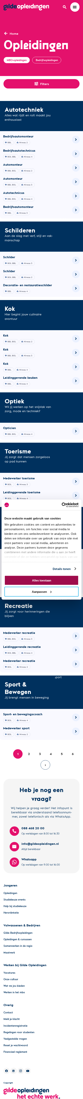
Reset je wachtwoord (15, 1045)
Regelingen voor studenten (18, 1032)
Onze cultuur (10, 979)
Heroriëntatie (11, 912)
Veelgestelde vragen (15, 1038)
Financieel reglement (15, 1051)
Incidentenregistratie (15, 1025)
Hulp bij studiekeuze (14, 906)
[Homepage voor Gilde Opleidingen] (26, 7)
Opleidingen (10, 893)
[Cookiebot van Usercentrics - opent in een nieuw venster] (62, 504)
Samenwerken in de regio (17, 945)
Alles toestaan (41, 580)
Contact (8, 1012)
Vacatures (9, 972)
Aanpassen (39, 591)
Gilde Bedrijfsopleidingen (17, 932)
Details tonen (62, 568)
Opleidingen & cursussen (17, 939)
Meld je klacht (11, 1018)
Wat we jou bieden (14, 985)
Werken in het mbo (14, 992)
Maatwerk (9, 952)
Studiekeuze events (14, 899)
